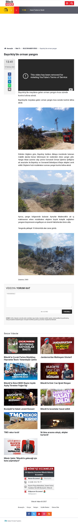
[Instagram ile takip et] (44, 514)
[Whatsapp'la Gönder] (9, 85)
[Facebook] (9, 74)
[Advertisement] (39, 29)
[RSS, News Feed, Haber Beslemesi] (49, 514)
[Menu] (67, 3)
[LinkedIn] (9, 81)
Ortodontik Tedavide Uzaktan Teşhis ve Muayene (43, 10)
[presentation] (11, 10)
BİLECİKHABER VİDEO (30, 48)
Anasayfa (9, 48)
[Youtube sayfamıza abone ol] (39, 514)
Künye (29, 507)
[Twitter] (9, 78)
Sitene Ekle (55, 507)
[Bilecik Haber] (9, 3)
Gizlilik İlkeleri (45, 507)
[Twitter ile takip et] (33, 514)
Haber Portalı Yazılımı (14, 521)
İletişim (35, 507)
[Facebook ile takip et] (28, 514)
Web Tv (18, 48)
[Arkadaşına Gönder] (9, 89)
